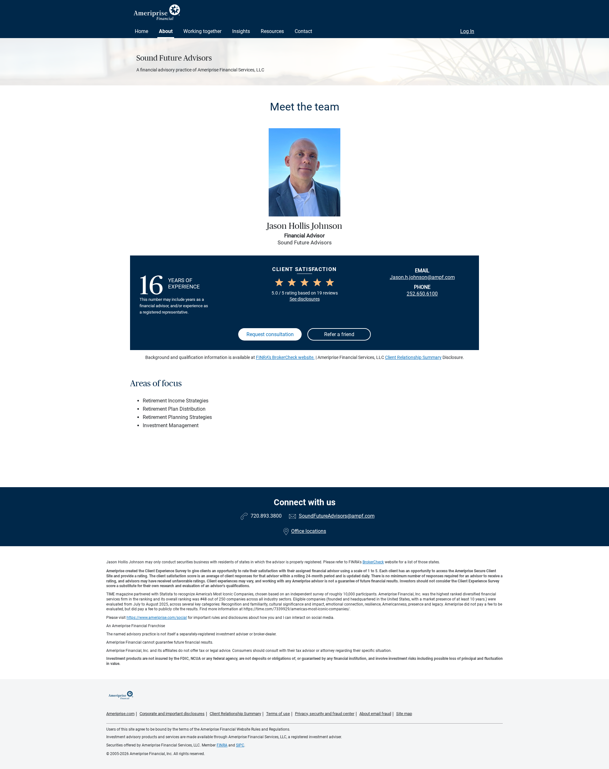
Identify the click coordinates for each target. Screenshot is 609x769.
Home (141, 31)
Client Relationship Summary (413, 357)
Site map (404, 713)
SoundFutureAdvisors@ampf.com (337, 516)
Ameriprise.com (120, 713)
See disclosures (305, 299)
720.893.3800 (266, 516)
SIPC (240, 745)
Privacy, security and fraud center (324, 713)
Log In (467, 31)
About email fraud (375, 713)
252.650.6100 (422, 294)
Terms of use (278, 713)
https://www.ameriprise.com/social (157, 617)
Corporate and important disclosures (172, 713)
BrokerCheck (373, 562)
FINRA (222, 745)
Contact (303, 31)
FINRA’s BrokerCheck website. (285, 357)
